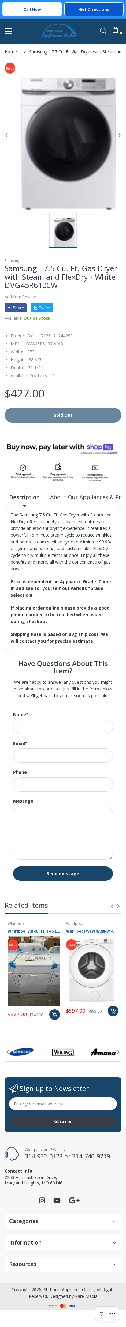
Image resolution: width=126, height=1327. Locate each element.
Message (23, 801)
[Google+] (74, 1199)
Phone (20, 772)
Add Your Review (20, 296)
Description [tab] (24, 497)
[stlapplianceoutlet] (59, 31)
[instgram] (42, 1202)
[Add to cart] (54, 1014)
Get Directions (94, 9)
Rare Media (86, 1296)
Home (11, 52)
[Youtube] (57, 1202)
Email (20, 743)
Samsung (12, 260)
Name (21, 714)
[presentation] (112, 906)
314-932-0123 (44, 1156)
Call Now (32, 9)
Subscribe (63, 1121)
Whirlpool (16, 923)
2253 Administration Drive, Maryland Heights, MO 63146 (33, 1180)
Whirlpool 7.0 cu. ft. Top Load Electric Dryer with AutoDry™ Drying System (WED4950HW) (34, 931)
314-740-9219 (91, 1156)
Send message (63, 873)
